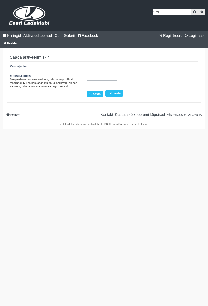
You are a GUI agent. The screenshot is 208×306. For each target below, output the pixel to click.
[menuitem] (37, 36)
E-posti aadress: (21, 75)
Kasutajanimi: (19, 66)
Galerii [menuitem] (69, 35)
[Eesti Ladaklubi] (29, 15)
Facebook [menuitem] (90, 35)
